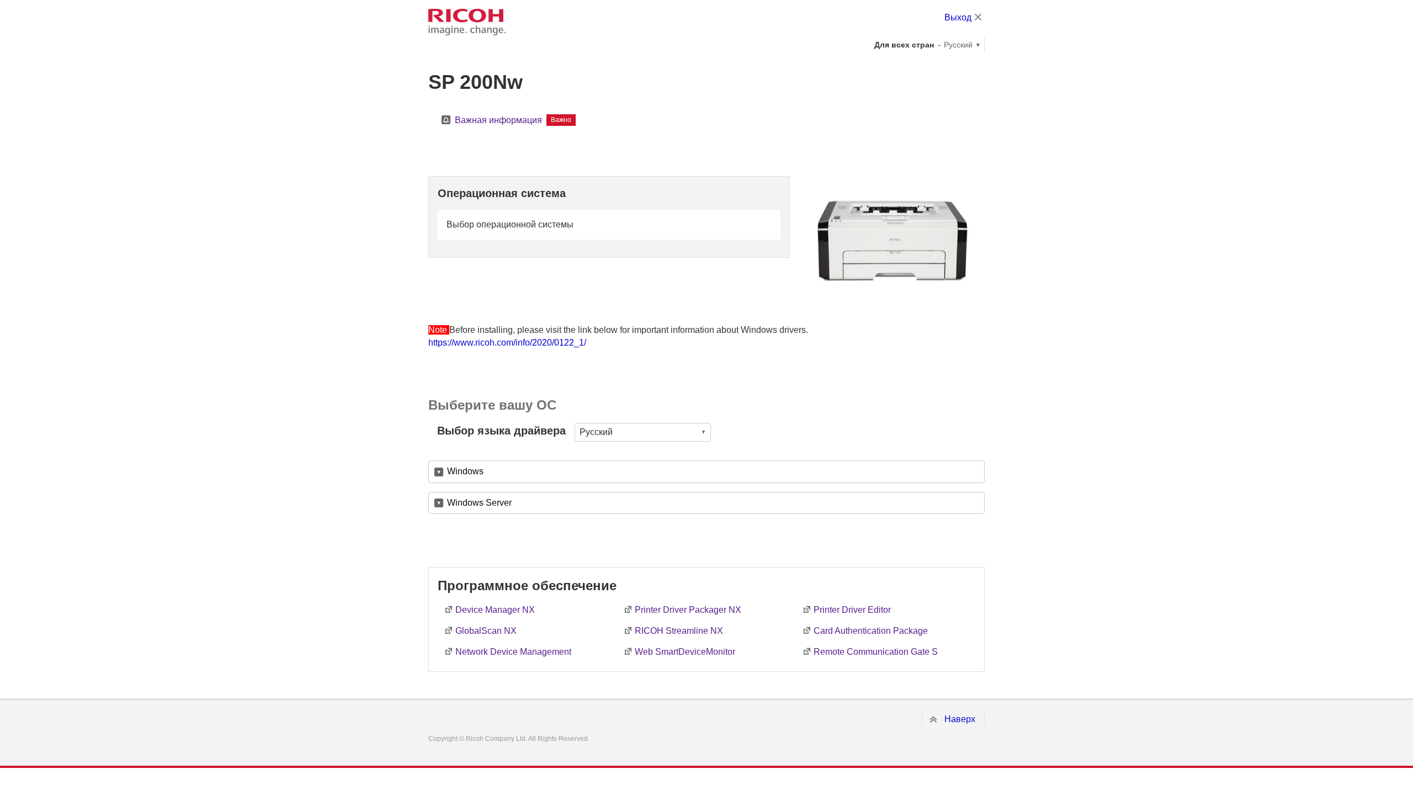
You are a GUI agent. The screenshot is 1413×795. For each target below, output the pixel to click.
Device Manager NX (495, 609)
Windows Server (479, 502)
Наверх (959, 719)
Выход (957, 17)
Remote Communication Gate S (876, 651)
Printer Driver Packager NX (688, 609)
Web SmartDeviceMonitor (685, 651)
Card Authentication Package (871, 630)
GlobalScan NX (486, 630)
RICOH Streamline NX (679, 630)
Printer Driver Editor (852, 609)
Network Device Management (513, 651)
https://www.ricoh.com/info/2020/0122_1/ (507, 342)
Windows (465, 471)
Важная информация (498, 120)
